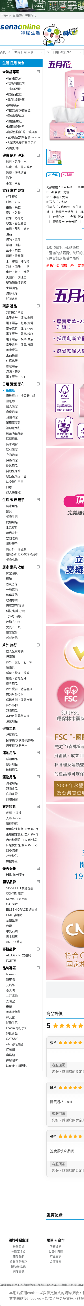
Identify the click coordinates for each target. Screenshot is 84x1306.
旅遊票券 (12, 366)
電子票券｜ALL (16, 377)
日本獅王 (12, 936)
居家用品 (12, 506)
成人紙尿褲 (13, 492)
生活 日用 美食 (23, 52)
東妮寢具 (9, 806)
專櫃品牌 (9, 949)
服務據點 (18, 15)
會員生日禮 (55, 1251)
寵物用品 (12, 522)
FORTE (11, 960)
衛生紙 (10, 390)
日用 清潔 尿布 (62, 52)
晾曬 (9, 578)
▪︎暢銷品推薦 (14, 94)
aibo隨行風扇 (14, 1044)
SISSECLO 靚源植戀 (19, 888)
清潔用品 (12, 783)
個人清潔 (12, 406)
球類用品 (12, 759)
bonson (10, 974)
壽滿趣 (10, 1055)
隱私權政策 (18, 1266)
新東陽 (10, 979)
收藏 (69, 174)
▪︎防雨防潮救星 (15, 126)
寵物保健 (12, 799)
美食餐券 (12, 350)
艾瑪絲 (10, 985)
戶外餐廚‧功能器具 (19, 689)
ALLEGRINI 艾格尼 (18, 955)
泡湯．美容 (13, 371)
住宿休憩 (12, 360)
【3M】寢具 (14, 616)
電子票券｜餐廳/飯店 (19, 333)
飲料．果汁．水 (16, 161)
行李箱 (10, 656)
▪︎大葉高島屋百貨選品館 (21, 142)
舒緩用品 (12, 734)
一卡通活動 (13, 89)
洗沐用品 (12, 465)
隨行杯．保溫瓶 (16, 549)
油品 (9, 234)
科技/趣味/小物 (15, 611)
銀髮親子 (12, 543)
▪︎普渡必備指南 (15, 83)
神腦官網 (18, 1246)
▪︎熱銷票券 (12, 105)
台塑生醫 (12, 920)
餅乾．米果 (13, 202)
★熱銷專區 (10, 72)
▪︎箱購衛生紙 (14, 121)
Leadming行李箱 (16, 1028)
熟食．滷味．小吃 (17, 266)
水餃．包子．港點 (17, 272)
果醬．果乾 (13, 207)
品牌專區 (9, 968)
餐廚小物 (12, 560)
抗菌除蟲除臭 (15, 433)
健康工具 (9, 728)
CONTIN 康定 (15, 893)
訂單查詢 (55, 1256)
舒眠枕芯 (12, 856)
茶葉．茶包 (13, 183)
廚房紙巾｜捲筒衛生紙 (20, 395)
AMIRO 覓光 (14, 942)
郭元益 (10, 1017)
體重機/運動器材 (16, 745)
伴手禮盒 (12, 196)
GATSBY (12, 904)
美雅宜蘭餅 (13, 1012)
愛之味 (10, 990)
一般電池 (12, 589)
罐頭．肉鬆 (13, 245)
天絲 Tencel (13, 818)
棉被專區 (12, 861)
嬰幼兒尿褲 (13, 471)
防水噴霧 (12, 444)
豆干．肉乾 (13, 250)
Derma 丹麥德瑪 (16, 899)
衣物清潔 (12, 455)
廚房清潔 (12, 412)
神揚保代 (30, 15)
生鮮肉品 (12, 288)
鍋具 (9, 511)
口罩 (9, 487)
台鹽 (9, 925)
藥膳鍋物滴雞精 (16, 282)
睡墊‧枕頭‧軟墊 (17, 673)
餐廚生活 (12, 516)
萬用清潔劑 (13, 422)
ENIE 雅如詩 (14, 915)
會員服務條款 (18, 1261)
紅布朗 (10, 1049)
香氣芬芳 (12, 584)
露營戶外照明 (15, 694)
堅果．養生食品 (16, 223)
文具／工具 (13, 627)
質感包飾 (12, 638)
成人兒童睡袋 (15, 651)
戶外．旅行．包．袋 (19, 662)
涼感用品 (12, 721)
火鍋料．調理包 (16, 277)
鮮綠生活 (12, 1022)
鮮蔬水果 (12, 298)
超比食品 (12, 1033)
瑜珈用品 (12, 769)
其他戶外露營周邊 (17, 716)
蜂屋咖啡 (12, 1060)
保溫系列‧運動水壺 (19, 699)
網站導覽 (18, 1271)
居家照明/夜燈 (15, 605)
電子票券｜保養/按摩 (19, 344)
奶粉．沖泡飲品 (16, 172)
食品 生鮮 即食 (13, 190)
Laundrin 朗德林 (16, 1065)
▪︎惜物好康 (12, 148)
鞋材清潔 (12, 449)
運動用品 (9, 753)
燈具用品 (12, 683)
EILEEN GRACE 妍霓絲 (21, 909)
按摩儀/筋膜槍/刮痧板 (20, 740)
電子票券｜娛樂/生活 (19, 339)
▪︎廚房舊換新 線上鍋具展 (21, 132)
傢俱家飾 (12, 594)
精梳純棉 (12, 823)
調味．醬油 (13, 239)
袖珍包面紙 (13, 428)
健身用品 (12, 764)
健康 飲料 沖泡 (13, 155)
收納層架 (12, 600)
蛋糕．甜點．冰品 (17, 229)
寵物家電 (12, 794)
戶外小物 (12, 705)
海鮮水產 (12, 293)
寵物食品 (12, 788)
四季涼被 (12, 850)
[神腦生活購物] (39, 32)
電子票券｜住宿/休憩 (19, 328)
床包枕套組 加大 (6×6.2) (21, 839)
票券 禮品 (9, 306)
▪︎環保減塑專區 (15, 116)
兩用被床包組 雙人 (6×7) (22, 834)
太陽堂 (10, 1001)
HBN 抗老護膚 (15, 874)
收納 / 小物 (13, 621)
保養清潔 (12, 460)
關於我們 (18, 1256)
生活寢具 (12, 527)
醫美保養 (9, 868)
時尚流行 (12, 533)
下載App (6, 15)
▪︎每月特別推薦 (15, 99)
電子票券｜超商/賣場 (19, 323)
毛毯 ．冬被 (14, 812)
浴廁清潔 (12, 417)
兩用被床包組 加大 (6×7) (22, 829)
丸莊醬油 (12, 995)
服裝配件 (12, 632)
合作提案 (55, 1261)
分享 (55, 174)
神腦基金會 (18, 1251)
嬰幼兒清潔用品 (16, 476)
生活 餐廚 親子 (13, 500)
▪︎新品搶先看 (14, 78)
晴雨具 (10, 667)
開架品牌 (9, 882)
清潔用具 (12, 438)
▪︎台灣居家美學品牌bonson (23, 137)
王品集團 (12, 355)
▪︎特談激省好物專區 (18, 110)
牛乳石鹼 (12, 931)
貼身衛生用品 (15, 481)
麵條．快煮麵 (15, 255)
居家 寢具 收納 (13, 567)
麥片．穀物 (13, 212)
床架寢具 (12, 573)
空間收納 (12, 538)
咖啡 (9, 177)
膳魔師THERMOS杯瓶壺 (22, 554)
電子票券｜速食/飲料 (19, 317)
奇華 (9, 1006)
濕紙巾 (10, 401)
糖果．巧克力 (15, 218)
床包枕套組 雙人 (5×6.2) (21, 845)
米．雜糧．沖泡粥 (17, 261)
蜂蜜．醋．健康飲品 (19, 167)
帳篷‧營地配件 (16, 678)
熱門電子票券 (15, 312)
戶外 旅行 (9, 645)
